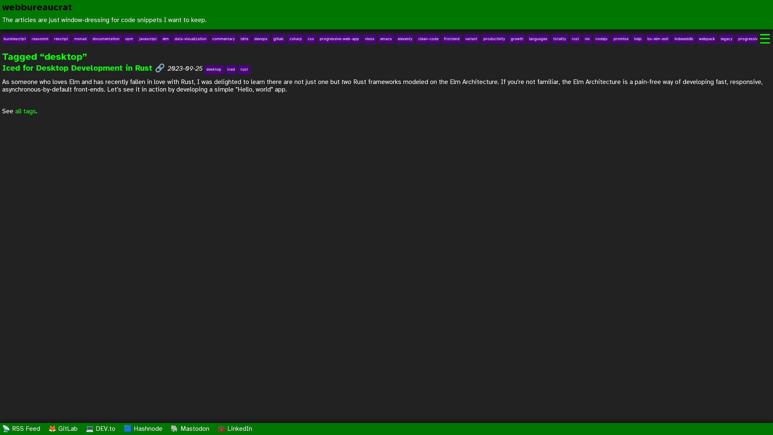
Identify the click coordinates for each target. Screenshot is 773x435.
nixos (369, 39)
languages (538, 39)
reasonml (40, 39)
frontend (452, 39)
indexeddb (684, 39)
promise (621, 39)
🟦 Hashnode (143, 429)
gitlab (278, 39)
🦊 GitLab (63, 429)
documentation (106, 39)
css (311, 39)
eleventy (405, 39)
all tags (25, 111)
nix (587, 39)
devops (261, 39)
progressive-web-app (339, 39)
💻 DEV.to (100, 429)
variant (471, 39)
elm (165, 39)
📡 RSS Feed (21, 429)
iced (231, 69)
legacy (726, 39)
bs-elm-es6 (658, 39)
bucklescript (15, 39)
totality (559, 39)
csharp (296, 39)
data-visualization (191, 39)
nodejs (601, 39)
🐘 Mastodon (190, 429)
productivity (494, 39)
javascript (148, 39)
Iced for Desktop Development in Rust (78, 68)
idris (245, 39)
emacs (386, 39)
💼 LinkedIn (234, 429)
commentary (223, 39)
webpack (707, 39)
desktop (213, 69)
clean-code (428, 39)
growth (517, 39)
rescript (61, 39)
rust (575, 39)
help (638, 39)
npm (129, 39)
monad (80, 39)
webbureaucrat (37, 8)
